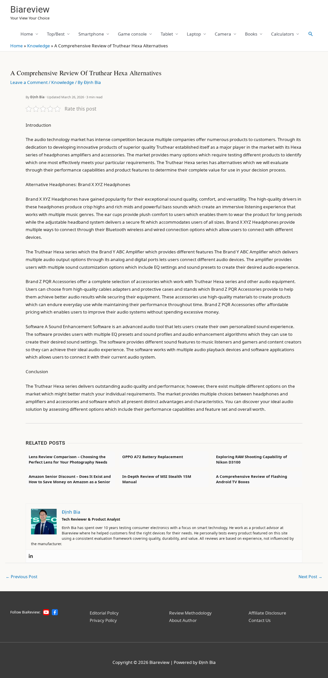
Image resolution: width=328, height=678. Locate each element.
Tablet (167, 34)
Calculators (282, 34)
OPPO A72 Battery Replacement (152, 456)
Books (251, 34)
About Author (183, 620)
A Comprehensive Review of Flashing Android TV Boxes (251, 479)
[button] (310, 34)
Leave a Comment (29, 82)
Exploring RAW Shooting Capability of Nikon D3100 (251, 459)
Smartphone (91, 34)
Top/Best (56, 34)
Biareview (29, 9)
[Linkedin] (30, 556)
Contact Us (260, 620)
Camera (223, 34)
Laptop (194, 34)
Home (26, 34)
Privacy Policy (103, 620)
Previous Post (21, 576)
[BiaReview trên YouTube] (46, 612)
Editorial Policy (104, 613)
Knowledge (38, 46)
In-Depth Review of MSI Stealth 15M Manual (156, 479)
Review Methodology (190, 613)
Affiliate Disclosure (267, 613)
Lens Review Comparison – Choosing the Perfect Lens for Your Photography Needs (68, 459)
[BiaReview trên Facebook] (55, 612)
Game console (132, 34)
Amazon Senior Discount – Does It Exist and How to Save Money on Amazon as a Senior (70, 479)
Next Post (310, 576)
